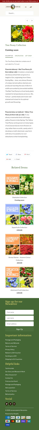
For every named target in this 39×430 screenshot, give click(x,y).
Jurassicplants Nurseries (19, 410)
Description (9, 55)
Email (18, 159)
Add (10, 159)
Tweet (10, 154)
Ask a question (10, 388)
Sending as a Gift (11, 356)
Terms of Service (11, 346)
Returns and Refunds (12, 343)
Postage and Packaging (13, 340)
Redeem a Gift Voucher (13, 353)
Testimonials (9, 368)
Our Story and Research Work (15, 371)
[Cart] (31, 7)
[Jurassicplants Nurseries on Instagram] (14, 403)
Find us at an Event (11, 381)
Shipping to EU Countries (13, 359)
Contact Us (9, 378)
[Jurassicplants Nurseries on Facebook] (10, 403)
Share (19, 154)
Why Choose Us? (11, 375)
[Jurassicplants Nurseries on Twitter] (6, 403)
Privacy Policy (9, 349)
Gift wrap (28, 55)
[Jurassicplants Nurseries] (12, 8)
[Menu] (25, 7)
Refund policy (9, 394)
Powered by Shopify (12, 414)
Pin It (28, 154)
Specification (19, 55)
